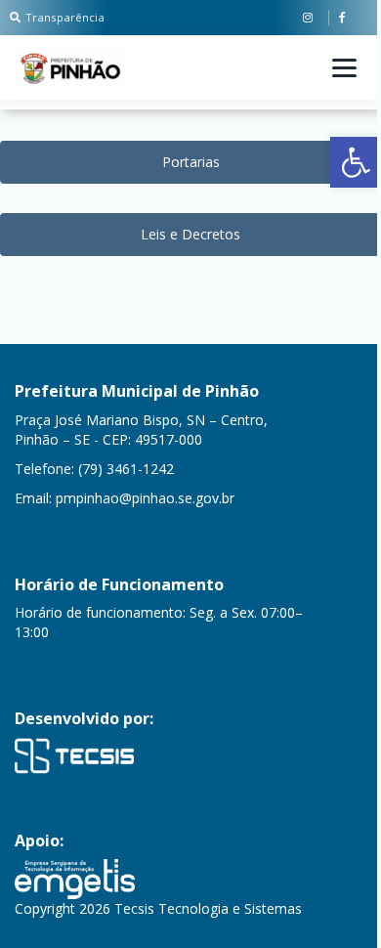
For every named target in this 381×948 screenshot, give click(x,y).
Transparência (65, 17)
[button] (355, 162)
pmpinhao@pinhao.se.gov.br (145, 498)
